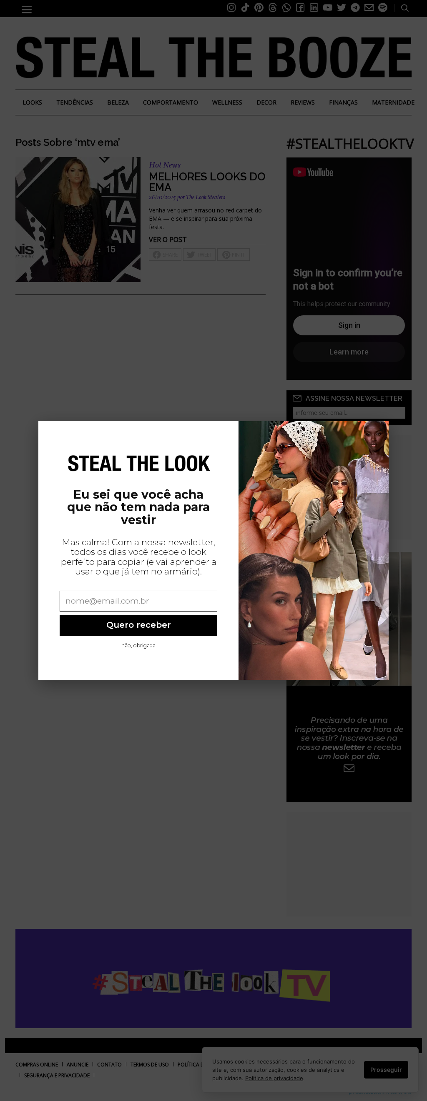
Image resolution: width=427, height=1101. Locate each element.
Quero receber (138, 625)
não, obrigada (138, 645)
